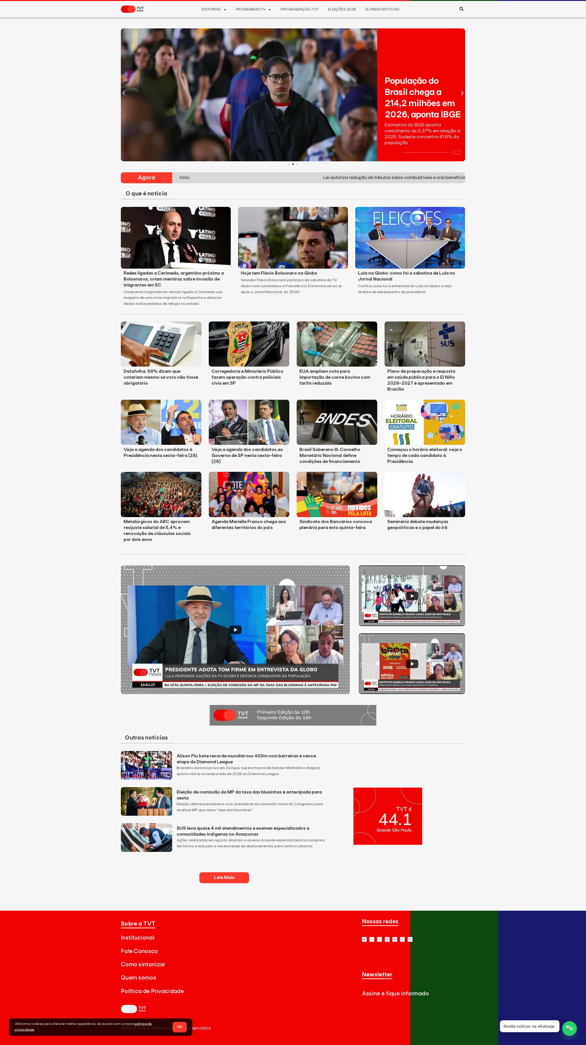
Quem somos (138, 978)
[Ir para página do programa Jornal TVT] (293, 724)
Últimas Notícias (382, 9)
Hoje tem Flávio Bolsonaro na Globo (279, 273)
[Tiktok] (402, 939)
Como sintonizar (143, 964)
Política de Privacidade (152, 991)
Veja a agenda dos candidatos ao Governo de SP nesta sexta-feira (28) (247, 455)
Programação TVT (300, 9)
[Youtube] (364, 939)
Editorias (211, 9)
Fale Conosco (139, 951)
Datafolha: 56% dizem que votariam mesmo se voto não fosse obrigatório (161, 377)
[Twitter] (387, 939)
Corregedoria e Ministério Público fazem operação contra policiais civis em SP (247, 377)
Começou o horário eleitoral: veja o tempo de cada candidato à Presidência (424, 455)
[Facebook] (394, 939)
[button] (461, 9)
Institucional (137, 938)
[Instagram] (379, 939)
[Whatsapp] (371, 939)
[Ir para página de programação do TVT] (387, 843)
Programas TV (251, 9)
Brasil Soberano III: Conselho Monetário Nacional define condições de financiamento (329, 455)
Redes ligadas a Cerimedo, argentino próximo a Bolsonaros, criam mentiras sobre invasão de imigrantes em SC (174, 279)
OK (179, 1027)
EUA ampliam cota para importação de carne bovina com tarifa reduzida (334, 377)
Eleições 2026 (342, 9)
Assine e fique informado (395, 993)
